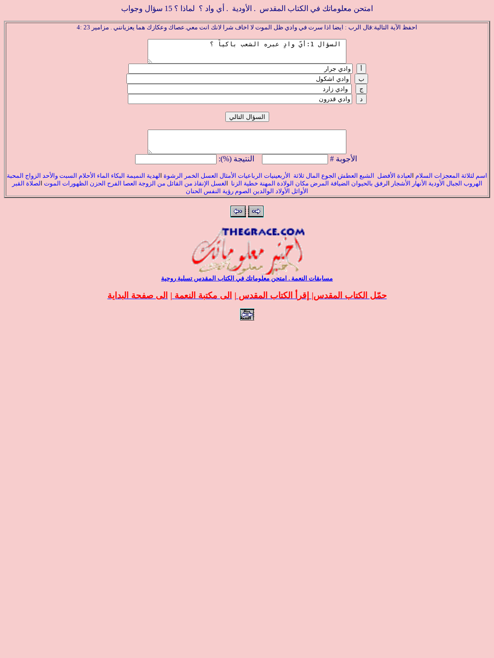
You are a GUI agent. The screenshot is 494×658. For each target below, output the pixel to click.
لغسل (218, 183)
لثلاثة (468, 175)
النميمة (135, 175)
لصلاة (33, 183)
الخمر (191, 175)
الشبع (367, 175)
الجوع (328, 175)
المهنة (266, 183)
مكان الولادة (292, 183)
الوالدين (263, 191)
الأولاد (282, 191)
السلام (424, 175)
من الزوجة (151, 183)
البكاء (118, 175)
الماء (103, 175)
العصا (130, 183)
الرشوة (172, 175)
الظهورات (75, 183)
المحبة (15, 175)
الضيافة (340, 183)
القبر (18, 183)
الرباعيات (250, 175)
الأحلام (87, 175)
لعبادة (404, 175)
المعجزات (447, 175)
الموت (52, 183)
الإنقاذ (201, 183)
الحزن (98, 183)
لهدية (153, 175)
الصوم (242, 191)
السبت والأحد (59, 175)
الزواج (33, 175)
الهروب (473, 183)
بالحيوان (362, 183)
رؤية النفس (218, 191)
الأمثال (228, 175)
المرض (319, 183)
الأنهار (419, 183)
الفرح (114, 183)
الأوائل (299, 191)
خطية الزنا (244, 183)
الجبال (453, 183)
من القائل (179, 183)
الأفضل (386, 175)
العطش (347, 175)
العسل (209, 175)
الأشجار (401, 183)
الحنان (194, 191)
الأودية (436, 183)
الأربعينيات (276, 175)
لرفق (381, 183)
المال (313, 175)
